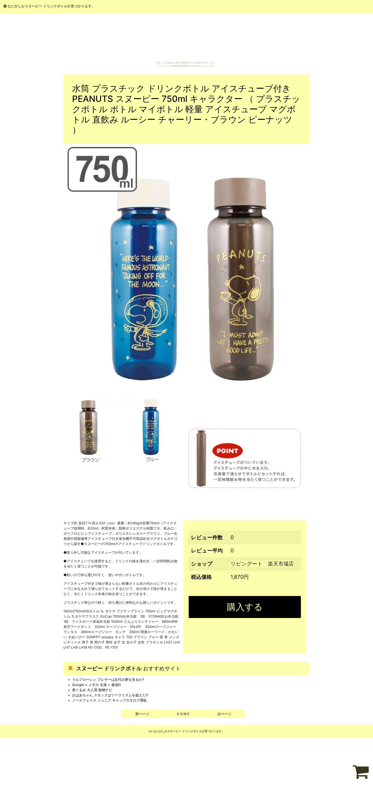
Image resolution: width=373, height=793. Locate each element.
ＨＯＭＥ (183, 714)
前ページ (142, 714)
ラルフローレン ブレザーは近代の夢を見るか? (108, 679)
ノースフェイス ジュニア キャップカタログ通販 (109, 700)
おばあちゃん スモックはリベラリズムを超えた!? (110, 695)
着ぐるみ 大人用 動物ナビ (92, 690)
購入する (245, 606)
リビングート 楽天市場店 (262, 564)
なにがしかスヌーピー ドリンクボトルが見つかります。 (50, 6)
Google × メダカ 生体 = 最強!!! (96, 685)
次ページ (224, 714)
